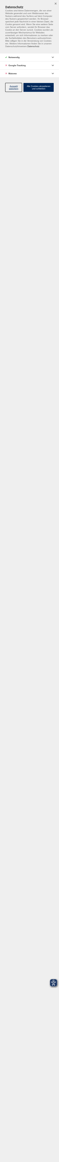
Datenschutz (33, 46)
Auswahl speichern (13, 87)
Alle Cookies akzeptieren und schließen (38, 87)
